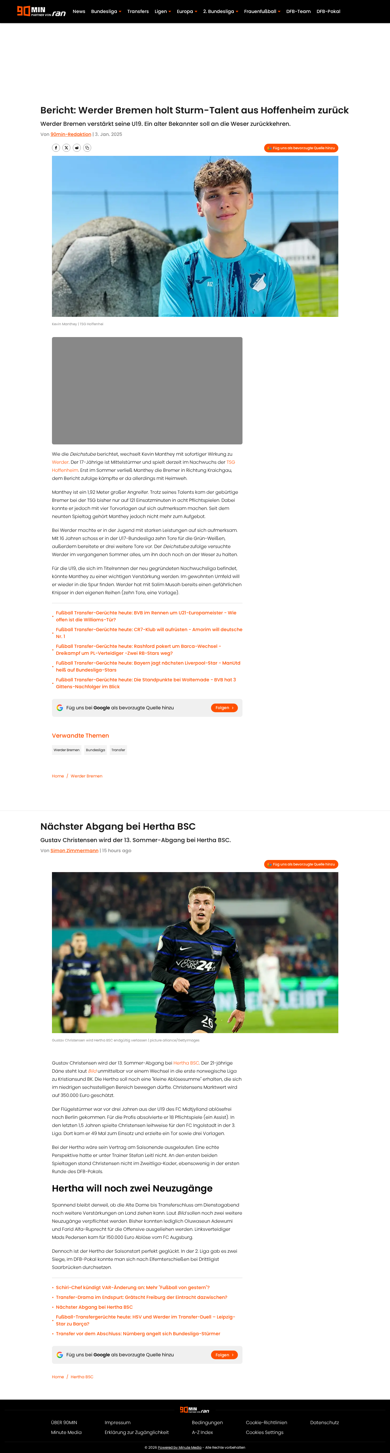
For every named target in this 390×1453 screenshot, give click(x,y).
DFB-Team (298, 11)
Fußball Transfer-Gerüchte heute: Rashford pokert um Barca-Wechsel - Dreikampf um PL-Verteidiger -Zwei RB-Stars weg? (138, 650)
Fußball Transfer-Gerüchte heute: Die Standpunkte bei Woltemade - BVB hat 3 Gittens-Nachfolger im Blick (146, 683)
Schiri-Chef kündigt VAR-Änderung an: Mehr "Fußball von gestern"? (133, 1287)
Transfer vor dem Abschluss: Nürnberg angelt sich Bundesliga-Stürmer (138, 1333)
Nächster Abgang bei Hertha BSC (94, 1307)
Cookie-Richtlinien (266, 1422)
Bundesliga (95, 749)
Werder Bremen (67, 749)
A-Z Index (202, 1432)
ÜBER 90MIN (64, 1422)
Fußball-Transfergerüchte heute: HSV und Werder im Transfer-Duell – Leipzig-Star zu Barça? (145, 1320)
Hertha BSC (186, 1063)
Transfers (138, 11)
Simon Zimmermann (74, 850)
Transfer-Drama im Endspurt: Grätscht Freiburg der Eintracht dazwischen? (141, 1297)
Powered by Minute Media (179, 1447)
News (79, 11)
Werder (60, 462)
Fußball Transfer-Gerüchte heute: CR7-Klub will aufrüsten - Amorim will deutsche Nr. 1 (149, 633)
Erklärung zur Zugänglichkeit (137, 1432)
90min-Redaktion (71, 134)
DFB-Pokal (328, 11)
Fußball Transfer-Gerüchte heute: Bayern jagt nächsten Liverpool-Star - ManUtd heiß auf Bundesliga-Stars (148, 666)
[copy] (87, 148)
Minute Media (66, 1432)
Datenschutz (324, 1422)
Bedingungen (207, 1422)
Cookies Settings (264, 1432)
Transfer (118, 749)
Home (58, 776)
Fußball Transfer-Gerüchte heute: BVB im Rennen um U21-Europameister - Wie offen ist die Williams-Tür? (146, 616)
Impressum (117, 1422)
